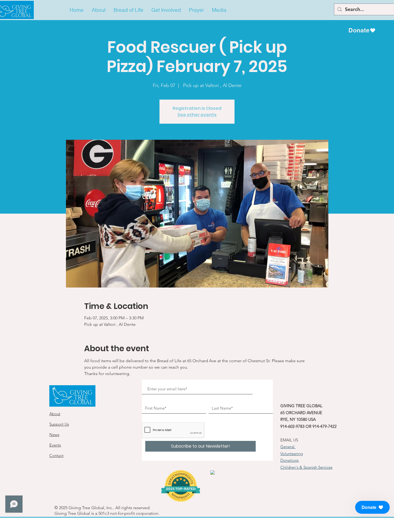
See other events (197, 115)
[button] (99, 10)
